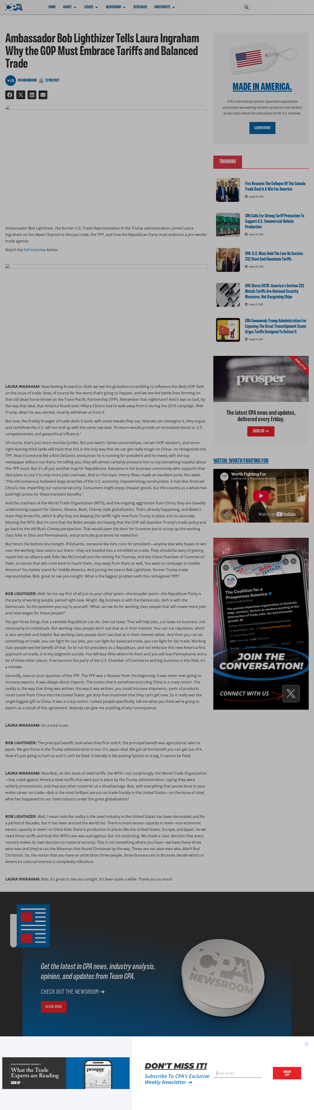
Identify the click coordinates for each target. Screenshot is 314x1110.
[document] (157, 555)
